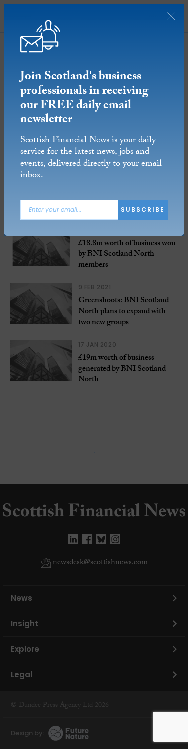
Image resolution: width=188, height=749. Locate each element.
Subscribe (143, 210)
